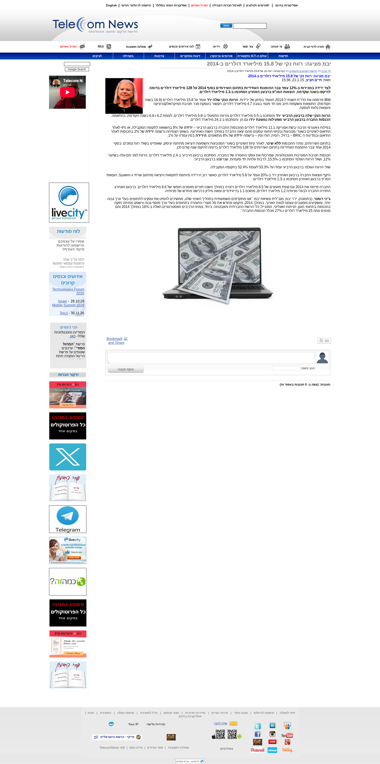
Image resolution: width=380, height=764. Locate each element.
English (111, 5)
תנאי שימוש (171, 712)
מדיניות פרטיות (195, 712)
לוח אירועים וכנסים (181, 46)
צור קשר (247, 46)
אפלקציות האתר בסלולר (171, 5)
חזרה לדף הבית (314, 46)
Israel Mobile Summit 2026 (68, 300)
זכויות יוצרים (220, 712)
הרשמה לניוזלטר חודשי (136, 5)
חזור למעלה (287, 712)
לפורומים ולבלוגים (257, 5)
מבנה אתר (241, 712)
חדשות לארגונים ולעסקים (303, 71)
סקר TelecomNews (112, 747)
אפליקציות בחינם (190, 716)
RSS (101, 46)
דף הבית (326, 71)
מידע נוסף (136, 747)
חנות (91, 712)
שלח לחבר (220, 723)
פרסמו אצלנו (126, 712)
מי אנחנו (276, 46)
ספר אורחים (155, 747)
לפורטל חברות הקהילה (227, 5)
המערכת (105, 712)
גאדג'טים (226, 748)
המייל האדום (199, 5)
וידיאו (216, 46)
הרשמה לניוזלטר (263, 712)
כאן (72, 333)
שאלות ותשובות (178, 747)
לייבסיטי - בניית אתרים (187, 761)
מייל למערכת (148, 712)
